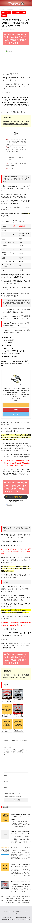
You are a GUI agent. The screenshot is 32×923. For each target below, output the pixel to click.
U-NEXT (4, 234)
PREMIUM (8, 242)
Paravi (4, 249)
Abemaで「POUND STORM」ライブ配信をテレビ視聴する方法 (17, 157)
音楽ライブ (6, 912)
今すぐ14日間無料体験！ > (16, 497)
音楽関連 (26, 740)
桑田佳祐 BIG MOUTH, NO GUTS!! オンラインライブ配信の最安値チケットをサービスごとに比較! (20, 817)
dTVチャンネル (6, 261)
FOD (3, 242)
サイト (5, 787)
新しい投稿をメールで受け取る (13, 796)
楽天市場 (16, 409)
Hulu (3, 239)
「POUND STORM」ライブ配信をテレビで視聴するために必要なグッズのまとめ (16, 149)
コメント (6, 754)
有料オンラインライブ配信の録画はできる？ (16, 164)
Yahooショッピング (16, 414)
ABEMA (4, 226)
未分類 (22, 740)
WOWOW (5, 246)
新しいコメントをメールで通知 (13, 793)
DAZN (4, 230)
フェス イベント (16, 740)
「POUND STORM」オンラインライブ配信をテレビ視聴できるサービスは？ (16, 142)
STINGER (27, 919)
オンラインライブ (7, 740)
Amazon (16, 404)
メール (6, 781)
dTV (3, 258)
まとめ (10, 168)
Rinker (18, 398)
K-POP (12, 912)
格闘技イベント (19, 912)
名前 (5, 775)
